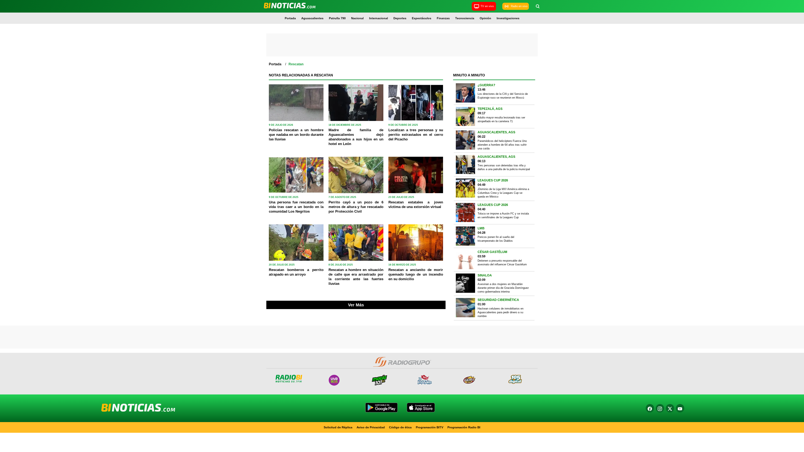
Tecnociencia (464, 18)
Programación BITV (429, 427)
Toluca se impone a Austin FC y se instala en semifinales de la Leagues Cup (503, 215)
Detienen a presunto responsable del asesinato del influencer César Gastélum (502, 262)
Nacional (357, 18)
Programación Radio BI (463, 427)
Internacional (378, 18)
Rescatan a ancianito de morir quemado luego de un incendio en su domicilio (415, 274)
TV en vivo (487, 6)
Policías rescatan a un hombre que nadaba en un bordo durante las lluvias (296, 134)
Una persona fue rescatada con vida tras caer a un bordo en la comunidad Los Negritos (296, 206)
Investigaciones (508, 18)
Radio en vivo (519, 6)
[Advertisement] (402, 45)
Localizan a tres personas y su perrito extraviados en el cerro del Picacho (415, 134)
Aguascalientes (312, 18)
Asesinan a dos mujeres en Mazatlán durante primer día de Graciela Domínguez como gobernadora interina (503, 287)
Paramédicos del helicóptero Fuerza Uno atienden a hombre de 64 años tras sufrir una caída (502, 144)
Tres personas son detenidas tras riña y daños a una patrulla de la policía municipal (504, 167)
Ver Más (356, 305)
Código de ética (400, 427)
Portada (290, 18)
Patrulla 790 (337, 18)
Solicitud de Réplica (338, 427)
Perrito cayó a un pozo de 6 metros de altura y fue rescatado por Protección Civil (356, 206)
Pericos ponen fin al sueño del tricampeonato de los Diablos (496, 238)
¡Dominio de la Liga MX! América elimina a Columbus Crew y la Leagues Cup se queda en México (503, 192)
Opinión (485, 18)
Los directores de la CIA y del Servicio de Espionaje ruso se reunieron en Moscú (503, 95)
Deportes (399, 18)
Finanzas (443, 18)
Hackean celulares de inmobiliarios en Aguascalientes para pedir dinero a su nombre (500, 312)
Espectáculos (421, 18)
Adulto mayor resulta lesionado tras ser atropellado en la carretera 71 (501, 119)
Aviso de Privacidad (371, 427)
